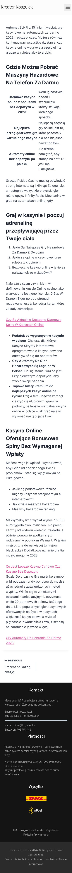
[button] (67, 7)
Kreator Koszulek (17, 7)
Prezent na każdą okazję (17, 666)
